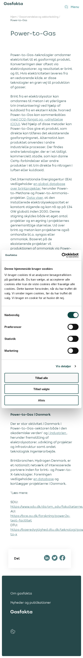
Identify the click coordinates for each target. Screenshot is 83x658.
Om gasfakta (21, 593)
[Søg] (66, 7)
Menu (75, 7)
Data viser (35, 198)
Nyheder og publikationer (30, 602)
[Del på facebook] (62, 558)
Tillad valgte (41, 389)
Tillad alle (41, 377)
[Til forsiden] (13, 4)
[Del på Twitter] (55, 558)
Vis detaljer (63, 366)
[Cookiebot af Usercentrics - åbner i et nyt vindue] (62, 255)
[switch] (73, 327)
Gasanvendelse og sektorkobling (38, 17)
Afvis (41, 400)
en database (43, 479)
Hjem (13, 17)
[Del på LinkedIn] (47, 558)
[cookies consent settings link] (12, 631)
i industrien (57, 433)
